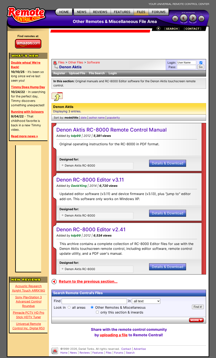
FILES (141, 12)
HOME (64, 12)
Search (130, 352)
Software (93, 62)
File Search (97, 73)
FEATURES (122, 12)
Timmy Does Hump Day (28, 87)
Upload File (77, 73)
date (83, 117)
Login (113, 73)
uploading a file (114, 335)
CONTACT (192, 28)
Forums (118, 352)
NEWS (81, 12)
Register (59, 73)
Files (61, 62)
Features (97, 352)
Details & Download (167, 163)
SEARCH (172, 28)
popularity (113, 117)
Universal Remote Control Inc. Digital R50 (28, 326)
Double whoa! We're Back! (25, 65)
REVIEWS (100, 12)
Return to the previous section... (88, 281)
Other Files (75, 62)
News (73, 352)
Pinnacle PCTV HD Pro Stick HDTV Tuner (28, 315)
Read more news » (24, 136)
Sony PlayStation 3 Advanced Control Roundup (28, 301)
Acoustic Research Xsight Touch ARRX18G (28, 288)
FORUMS (159, 12)
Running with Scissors (27, 111)
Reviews (85, 352)
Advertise (140, 348)
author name (97, 117)
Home (64, 352)
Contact (126, 348)
